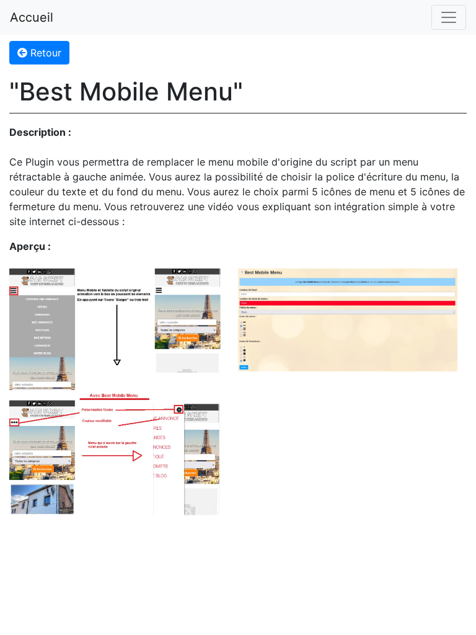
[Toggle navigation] (448, 17)
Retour (44, 53)
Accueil (31, 17)
